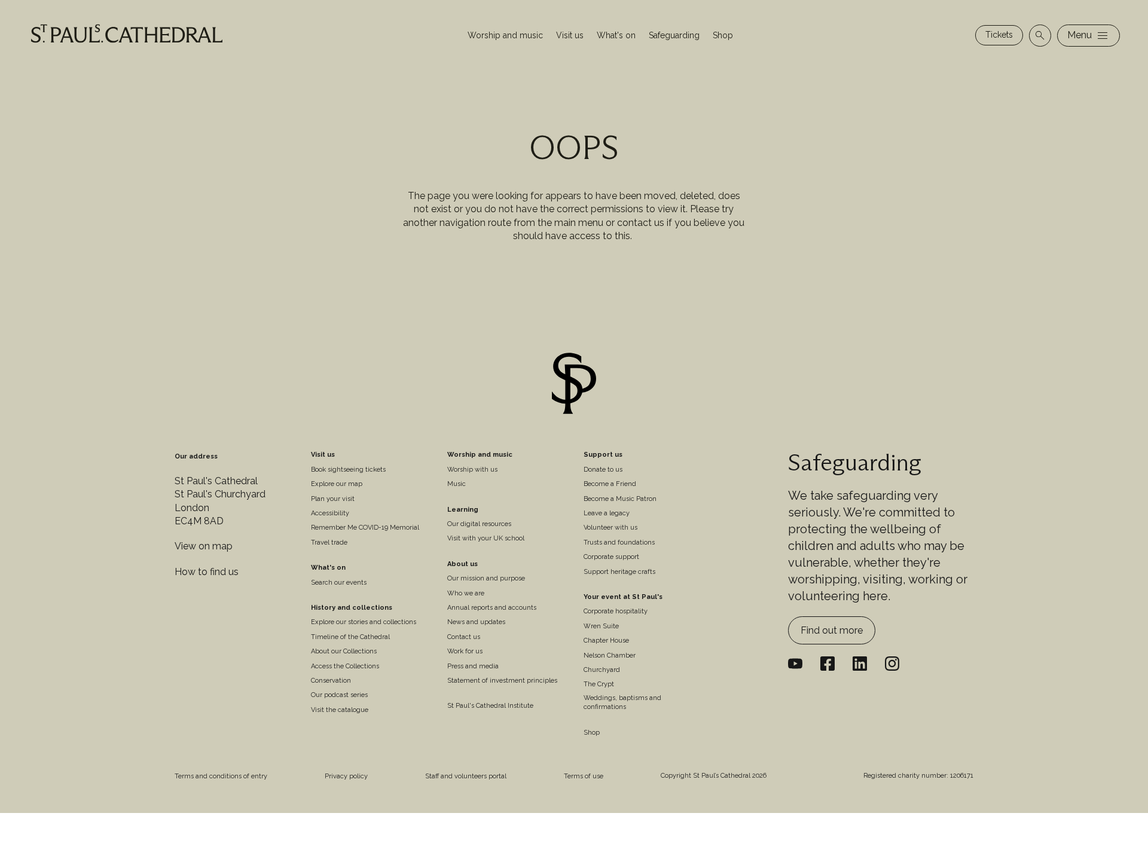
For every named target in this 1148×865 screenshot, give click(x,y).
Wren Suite (601, 626)
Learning (462, 510)
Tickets (999, 34)
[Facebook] (827, 664)
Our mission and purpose (486, 578)
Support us (603, 455)
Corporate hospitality (616, 611)
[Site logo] (574, 385)
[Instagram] (892, 664)
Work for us (465, 651)
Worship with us (472, 469)
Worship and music (505, 35)
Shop (723, 35)
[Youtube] (795, 664)
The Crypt (599, 684)
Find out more (832, 630)
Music (456, 484)
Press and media (473, 666)
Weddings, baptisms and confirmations (622, 702)
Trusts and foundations (619, 542)
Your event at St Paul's (623, 597)
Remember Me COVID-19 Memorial (365, 527)
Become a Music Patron (620, 499)
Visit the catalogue (339, 710)
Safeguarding (674, 35)
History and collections (351, 608)
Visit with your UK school (485, 538)
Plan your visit (333, 499)
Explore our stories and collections (363, 622)
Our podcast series (339, 695)
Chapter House (606, 640)
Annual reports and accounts (491, 608)
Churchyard (602, 670)
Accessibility (330, 513)
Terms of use (583, 776)
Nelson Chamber (610, 655)
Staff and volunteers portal (465, 776)
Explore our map (336, 484)
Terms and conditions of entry (221, 776)
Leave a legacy (607, 513)
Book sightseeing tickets (348, 469)
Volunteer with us (610, 527)
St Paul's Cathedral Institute (490, 706)
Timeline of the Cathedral (350, 637)
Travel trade (329, 542)
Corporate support (611, 557)
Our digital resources (479, 524)
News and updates (476, 622)
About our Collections (344, 651)
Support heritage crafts (619, 572)
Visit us (570, 35)
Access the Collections (345, 666)
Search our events (339, 582)
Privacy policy (346, 776)
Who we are (465, 593)
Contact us (463, 637)
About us (462, 564)
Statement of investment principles (502, 680)
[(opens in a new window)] (860, 664)
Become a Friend (610, 484)
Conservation (331, 680)
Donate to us (603, 469)
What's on (616, 35)
